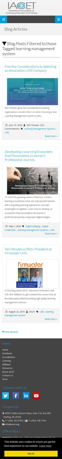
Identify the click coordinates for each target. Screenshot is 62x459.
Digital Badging (32, 226)
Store (5, 379)
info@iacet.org (12, 424)
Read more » (51, 136)
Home (5, 349)
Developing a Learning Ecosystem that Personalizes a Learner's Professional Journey (28, 156)
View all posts (11, 331)
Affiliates (6, 364)
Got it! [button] (31, 453)
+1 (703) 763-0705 (14, 420)
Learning (6, 360)
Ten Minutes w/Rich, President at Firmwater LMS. (28, 251)
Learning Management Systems (39, 128)
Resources (7, 368)
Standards (7, 353)
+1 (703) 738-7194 (37, 420)
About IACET (8, 371)
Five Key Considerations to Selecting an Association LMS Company (30, 68)
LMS (7, 132)
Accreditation (8, 357)
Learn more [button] (45, 446)
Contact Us (7, 375)
